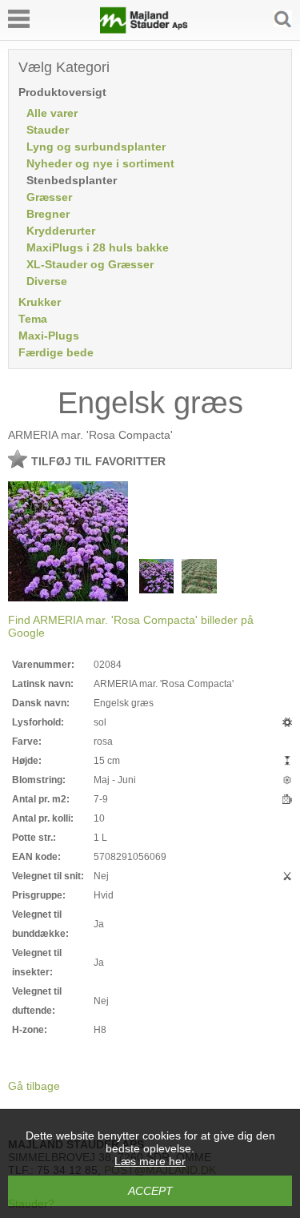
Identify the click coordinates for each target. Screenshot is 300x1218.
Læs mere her (150, 1161)
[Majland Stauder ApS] (144, 29)
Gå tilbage (34, 1085)
